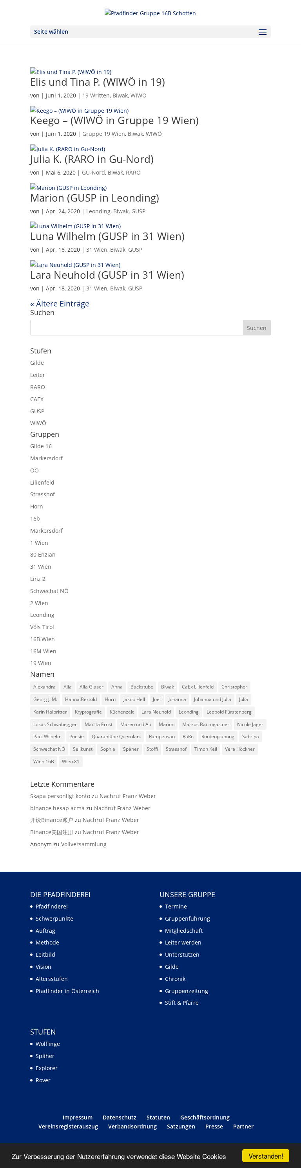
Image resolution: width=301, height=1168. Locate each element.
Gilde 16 (41, 446)
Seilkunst (82, 749)
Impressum (77, 1117)
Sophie (107, 749)
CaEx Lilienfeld (198, 686)
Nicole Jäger (250, 724)
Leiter (37, 375)
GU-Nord (93, 172)
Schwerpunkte (54, 918)
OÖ (34, 470)
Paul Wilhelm (47, 736)
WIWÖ (139, 95)
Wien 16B (43, 761)
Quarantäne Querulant (116, 736)
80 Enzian (43, 554)
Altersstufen (52, 978)
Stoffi (152, 749)
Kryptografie (88, 711)
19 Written (96, 95)
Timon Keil (205, 749)
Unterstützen (182, 954)
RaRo (188, 736)
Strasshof (42, 494)
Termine (176, 906)
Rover (43, 1080)
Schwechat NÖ (49, 591)
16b (35, 518)
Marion (166, 724)
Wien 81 (71, 761)
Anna (117, 686)
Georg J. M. (45, 699)
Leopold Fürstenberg (229, 711)
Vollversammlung (84, 844)
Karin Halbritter (50, 711)
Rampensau (162, 736)
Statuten (158, 1117)
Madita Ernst (98, 724)
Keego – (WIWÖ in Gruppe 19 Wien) (114, 120)
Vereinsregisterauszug (68, 1126)
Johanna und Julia (212, 699)
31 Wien (96, 249)
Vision (43, 966)
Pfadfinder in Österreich (67, 991)
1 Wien (39, 542)
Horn (36, 506)
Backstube (142, 686)
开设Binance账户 (51, 820)
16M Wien (43, 651)
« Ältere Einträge (59, 303)
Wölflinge (48, 1043)
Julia (243, 699)
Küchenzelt (122, 711)
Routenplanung (217, 736)
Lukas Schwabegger (55, 724)
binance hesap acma (57, 808)
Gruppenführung (187, 918)
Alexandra (44, 686)
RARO (133, 172)
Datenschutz (119, 1117)
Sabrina (250, 736)
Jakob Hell (134, 699)
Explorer (47, 1068)
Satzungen (181, 1126)
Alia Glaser (91, 686)
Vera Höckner (240, 749)
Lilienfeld (42, 482)
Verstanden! (265, 1156)
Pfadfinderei (52, 906)
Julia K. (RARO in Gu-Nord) (92, 159)
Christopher (234, 686)
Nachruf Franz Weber (128, 796)
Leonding (98, 211)
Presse (214, 1126)
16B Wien (42, 639)
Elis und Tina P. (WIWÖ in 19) (97, 82)
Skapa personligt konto (60, 796)
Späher (131, 749)
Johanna (177, 699)
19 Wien (40, 663)
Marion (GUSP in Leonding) (94, 198)
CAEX (37, 399)
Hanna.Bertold (81, 699)
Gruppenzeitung (186, 991)
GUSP (138, 211)
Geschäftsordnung (205, 1117)
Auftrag (45, 930)
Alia (67, 686)
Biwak (120, 95)
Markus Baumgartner (205, 724)
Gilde (37, 362)
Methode (47, 942)
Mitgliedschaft (184, 930)
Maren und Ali (135, 724)
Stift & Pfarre (182, 1002)
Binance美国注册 (51, 832)
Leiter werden (183, 942)
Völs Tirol (42, 627)
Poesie (76, 736)
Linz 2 (37, 578)
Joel (157, 699)
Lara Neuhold (156, 711)
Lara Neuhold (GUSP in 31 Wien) (107, 275)
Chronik (175, 978)
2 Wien (39, 603)
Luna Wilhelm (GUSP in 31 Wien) (107, 236)
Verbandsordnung (132, 1126)
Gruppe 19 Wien (103, 133)
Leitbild (45, 954)
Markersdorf (46, 458)
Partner (243, 1126)
